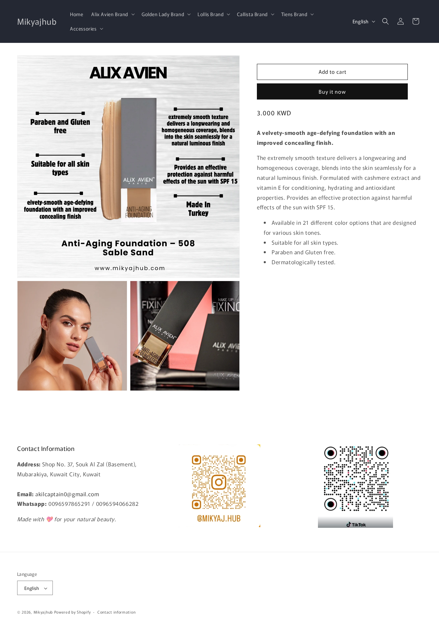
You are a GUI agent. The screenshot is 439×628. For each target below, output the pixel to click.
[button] (112, 14)
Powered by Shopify (72, 612)
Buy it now (332, 91)
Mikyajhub (43, 612)
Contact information (116, 612)
